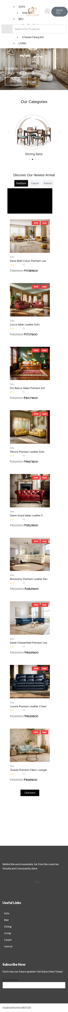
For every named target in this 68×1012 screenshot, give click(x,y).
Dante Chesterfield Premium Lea (28, 642)
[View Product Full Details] (30, 235)
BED (21, 19)
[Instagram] (38, 882)
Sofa (12, 257)
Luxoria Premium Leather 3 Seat (28, 706)
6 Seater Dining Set (33, 37)
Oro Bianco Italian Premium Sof (27, 388)
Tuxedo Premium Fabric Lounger (28, 769)
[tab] (21, 183)
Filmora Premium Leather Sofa (27, 451)
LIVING (22, 43)
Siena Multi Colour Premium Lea (28, 260)
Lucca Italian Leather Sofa (24, 324)
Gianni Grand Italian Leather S (26, 515)
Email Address (10, 979)
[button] (9, 132)
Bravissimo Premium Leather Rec (29, 579)
